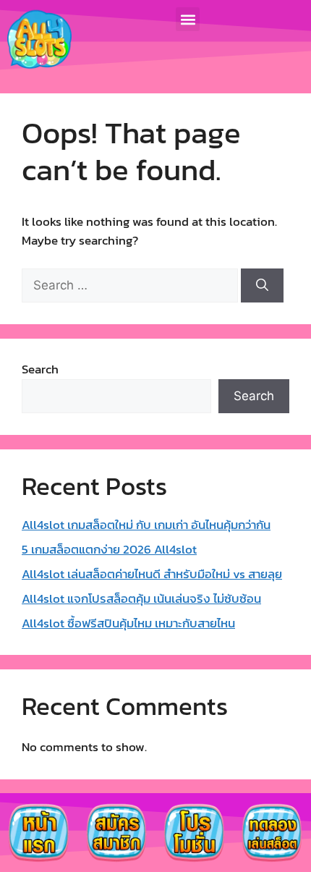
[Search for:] (131, 285)
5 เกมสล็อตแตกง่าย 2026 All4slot (109, 549)
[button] (188, 19)
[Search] (262, 285)
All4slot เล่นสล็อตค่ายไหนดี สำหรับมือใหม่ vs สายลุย (152, 573)
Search (40, 369)
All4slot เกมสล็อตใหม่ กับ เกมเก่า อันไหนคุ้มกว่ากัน (146, 524)
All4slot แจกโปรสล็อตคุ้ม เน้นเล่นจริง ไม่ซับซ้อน (141, 598)
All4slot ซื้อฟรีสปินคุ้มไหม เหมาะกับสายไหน (128, 623)
